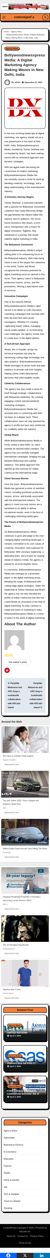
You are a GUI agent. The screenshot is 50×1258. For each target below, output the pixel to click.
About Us (11, 1236)
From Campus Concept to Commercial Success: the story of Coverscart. (25, 1093)
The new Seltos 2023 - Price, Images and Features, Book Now (21, 802)
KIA (4, 808)
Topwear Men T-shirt (12, 989)
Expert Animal (8, 949)
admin (17, 82)
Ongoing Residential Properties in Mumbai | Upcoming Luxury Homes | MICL (21, 898)
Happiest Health (9, 760)
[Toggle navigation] (4, 17)
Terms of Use (25, 1243)
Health (7, 1173)
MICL (5, 904)
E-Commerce (10, 1152)
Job (5, 1187)
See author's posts (18, 662)
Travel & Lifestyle (12, 1201)
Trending (8, 1208)
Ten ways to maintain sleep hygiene (18, 756)
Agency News (12, 48)
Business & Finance (13, 1145)
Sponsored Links (11, 764)
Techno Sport (8, 993)
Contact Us (22, 1236)
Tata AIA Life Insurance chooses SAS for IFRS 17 (21, 1062)
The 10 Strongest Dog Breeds (16, 945)
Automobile (9, 1138)
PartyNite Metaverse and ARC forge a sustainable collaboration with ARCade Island (15, 695)
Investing (6, 852)
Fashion (8, 1166)
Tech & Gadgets (11, 1194)
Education (9, 1159)
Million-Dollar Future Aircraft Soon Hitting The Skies (25, 848)
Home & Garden (11, 1180)
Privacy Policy (37, 1236)
